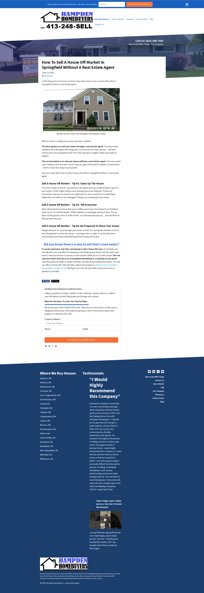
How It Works (118, 19)
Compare (130, 19)
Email (86, 329)
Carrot (76, 583)
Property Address (53, 319)
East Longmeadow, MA (50, 395)
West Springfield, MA (49, 450)
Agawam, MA (45, 378)
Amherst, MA (45, 382)
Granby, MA (45, 403)
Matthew (49, 75)
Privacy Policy (158, 398)
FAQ (151, 19)
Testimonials (142, 19)
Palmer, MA (45, 433)
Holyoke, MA (45, 412)
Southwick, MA (46, 442)
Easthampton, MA (48, 399)
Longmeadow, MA (48, 416)
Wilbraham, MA (46, 459)
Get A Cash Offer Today (139, 44)
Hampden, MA (46, 408)
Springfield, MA (46, 446)
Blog (162, 401)
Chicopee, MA (46, 391)
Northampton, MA (48, 429)
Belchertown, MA (47, 386)
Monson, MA (45, 425)
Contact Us (99, 24)
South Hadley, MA (47, 437)
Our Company (157, 44)
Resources (159, 394)
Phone (47, 329)
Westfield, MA (46, 454)
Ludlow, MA (45, 420)
